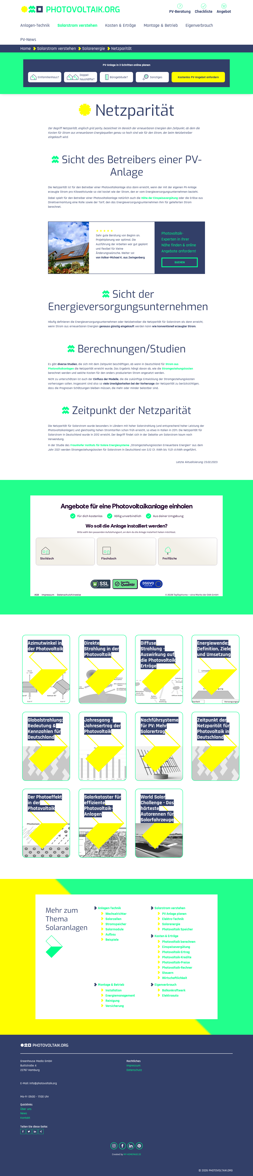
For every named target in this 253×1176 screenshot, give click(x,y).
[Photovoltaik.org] (70, 7)
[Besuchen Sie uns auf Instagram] (113, 1145)
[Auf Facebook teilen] (22, 1131)
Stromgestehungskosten (177, 369)
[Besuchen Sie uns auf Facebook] (122, 1145)
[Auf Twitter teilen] (28, 1131)
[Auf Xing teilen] (41, 1131)
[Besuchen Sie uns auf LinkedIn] (130, 1145)
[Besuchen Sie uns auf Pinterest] (139, 1145)
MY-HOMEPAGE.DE (132, 1154)
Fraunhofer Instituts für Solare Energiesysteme (99, 445)
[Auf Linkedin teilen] (35, 1131)
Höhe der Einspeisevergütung (159, 198)
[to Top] (245, 1171)
